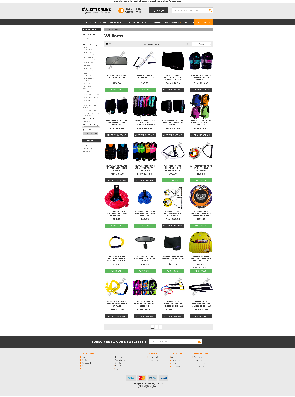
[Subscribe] (199, 341)
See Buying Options (172, 90)
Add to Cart (116, 90)
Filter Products (89, 29)
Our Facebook (177, 363)
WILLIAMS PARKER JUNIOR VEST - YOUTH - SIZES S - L (144, 304)
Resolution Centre (156, 360)
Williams (115, 29)
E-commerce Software (145, 388)
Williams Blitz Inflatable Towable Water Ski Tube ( (201, 213)
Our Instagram (177, 366)
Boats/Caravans (171, 22)
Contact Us (86, 151)
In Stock (88, 121)
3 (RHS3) (87, 41)
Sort (188, 44)
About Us (86, 145)
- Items (204, 22)
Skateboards (133, 22)
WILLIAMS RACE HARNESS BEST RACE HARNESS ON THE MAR (173, 304)
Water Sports (117, 22)
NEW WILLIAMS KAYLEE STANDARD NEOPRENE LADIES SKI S (116, 123)
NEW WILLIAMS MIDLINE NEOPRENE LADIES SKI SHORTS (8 (172, 123)
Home (108, 29)
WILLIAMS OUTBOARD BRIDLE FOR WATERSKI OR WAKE (116, 304)
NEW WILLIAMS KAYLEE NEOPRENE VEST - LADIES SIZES (201, 77)
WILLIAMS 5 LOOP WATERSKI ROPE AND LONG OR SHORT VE (172, 213)
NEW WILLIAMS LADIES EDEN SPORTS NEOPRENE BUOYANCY (145, 123)
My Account (153, 357)
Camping (157, 22)
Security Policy (199, 366)
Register (162, 10)
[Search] (210, 10)
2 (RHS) (86, 38)
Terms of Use (199, 357)
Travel (185, 22)
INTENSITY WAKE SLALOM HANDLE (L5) (144, 76)
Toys (117, 369)
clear (96, 133)
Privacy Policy (199, 360)
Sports (103, 22)
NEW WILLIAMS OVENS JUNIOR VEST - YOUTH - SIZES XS (200, 123)
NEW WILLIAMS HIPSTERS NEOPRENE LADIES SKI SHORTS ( (173, 77)
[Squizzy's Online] (97, 11)
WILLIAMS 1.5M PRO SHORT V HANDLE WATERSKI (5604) (172, 168)
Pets (85, 22)
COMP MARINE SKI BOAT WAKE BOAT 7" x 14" (116, 76)
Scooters (146, 22)
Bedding (93, 22)
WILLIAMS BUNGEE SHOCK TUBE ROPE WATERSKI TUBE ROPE (117, 258)
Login (154, 10)
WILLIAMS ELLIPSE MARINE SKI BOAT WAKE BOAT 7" (144, 258)
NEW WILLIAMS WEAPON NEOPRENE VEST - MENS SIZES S (117, 168)
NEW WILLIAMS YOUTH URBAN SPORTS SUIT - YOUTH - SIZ (145, 168)
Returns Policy (88, 148)
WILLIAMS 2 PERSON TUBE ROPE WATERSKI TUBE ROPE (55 (117, 213)
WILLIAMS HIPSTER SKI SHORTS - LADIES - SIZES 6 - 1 (173, 258)
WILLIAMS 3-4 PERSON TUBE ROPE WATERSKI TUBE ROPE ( (145, 213)
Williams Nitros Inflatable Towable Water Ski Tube (201, 258)
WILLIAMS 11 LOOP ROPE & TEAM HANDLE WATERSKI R (201, 168)
